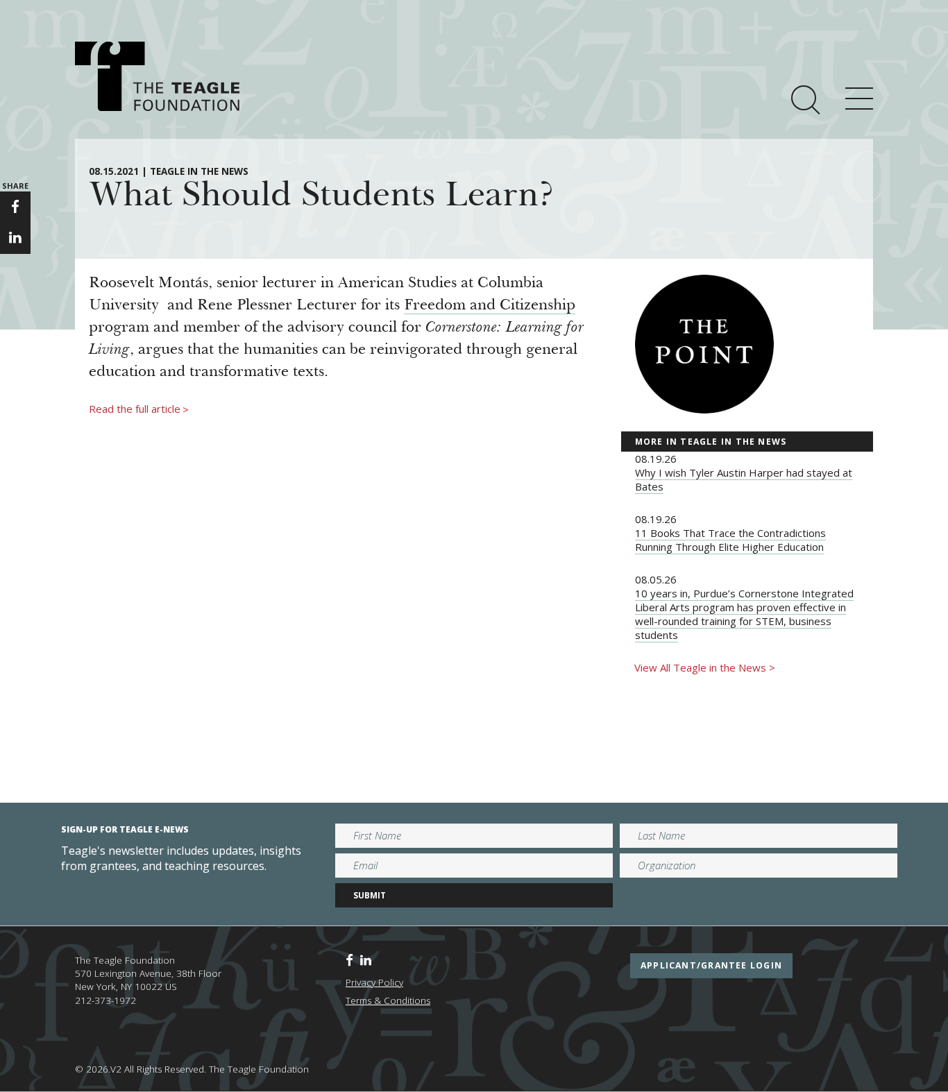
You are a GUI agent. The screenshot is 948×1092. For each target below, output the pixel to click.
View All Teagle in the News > (704, 667)
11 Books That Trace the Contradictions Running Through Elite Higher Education (730, 540)
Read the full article (139, 409)
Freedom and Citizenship (489, 306)
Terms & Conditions (388, 1000)
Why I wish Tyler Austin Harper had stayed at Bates (743, 479)
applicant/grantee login (711, 965)
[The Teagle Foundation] (157, 76)
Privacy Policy (374, 982)
